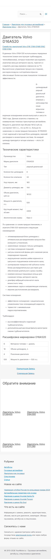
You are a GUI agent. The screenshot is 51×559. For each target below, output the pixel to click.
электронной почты (24, 535)
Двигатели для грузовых (14, 473)
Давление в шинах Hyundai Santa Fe (19, 496)
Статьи (7, 480)
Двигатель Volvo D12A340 (11, 445)
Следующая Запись (25, 373)
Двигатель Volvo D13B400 (11, 413)
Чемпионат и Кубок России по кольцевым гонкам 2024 (27, 490)
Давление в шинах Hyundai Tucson (18, 499)
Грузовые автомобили (13, 470)
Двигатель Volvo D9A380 (36, 413)
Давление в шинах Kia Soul (15, 502)
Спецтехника (9, 476)
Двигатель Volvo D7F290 (36, 445)
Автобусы (8, 467)
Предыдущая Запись (26, 369)
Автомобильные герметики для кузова (20, 493)
